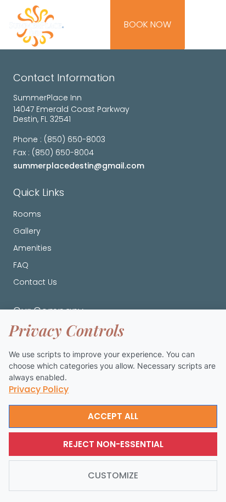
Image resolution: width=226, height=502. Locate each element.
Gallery (27, 230)
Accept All (113, 416)
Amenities (32, 247)
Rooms (27, 213)
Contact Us (35, 282)
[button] (208, 25)
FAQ (21, 265)
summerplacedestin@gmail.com (78, 165)
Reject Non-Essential (113, 444)
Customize (113, 475)
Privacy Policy (39, 389)
